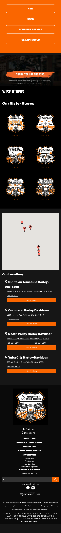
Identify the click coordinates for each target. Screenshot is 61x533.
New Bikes (29, 458)
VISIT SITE (15, 135)
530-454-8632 (13, 366)
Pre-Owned (29, 461)
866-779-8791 (13, 319)
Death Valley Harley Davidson (30, 334)
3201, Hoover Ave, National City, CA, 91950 (25, 315)
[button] (39, 254)
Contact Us (10, 513)
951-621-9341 (12, 295)
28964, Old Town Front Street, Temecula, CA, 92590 (29, 291)
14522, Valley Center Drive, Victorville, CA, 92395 (28, 338)
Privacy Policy (43, 513)
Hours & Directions (29, 442)
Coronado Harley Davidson (28, 310)
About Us (29, 438)
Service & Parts (29, 469)
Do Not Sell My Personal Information (34, 516)
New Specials (29, 464)
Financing (29, 446)
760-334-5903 (13, 343)
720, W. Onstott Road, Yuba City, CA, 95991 (25, 362)
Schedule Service (29, 473)
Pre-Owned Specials (29, 466)
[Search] (55, 479)
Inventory (29, 454)
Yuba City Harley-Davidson (28, 357)
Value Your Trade (29, 450)
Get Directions (32, 300)
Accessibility (25, 513)
